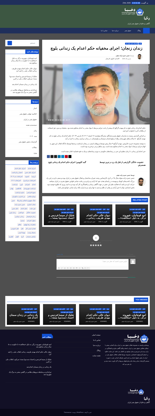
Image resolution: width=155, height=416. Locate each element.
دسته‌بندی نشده (31, 125)
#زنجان (108, 58)
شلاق (19, 224)
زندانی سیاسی (19, 216)
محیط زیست (32, 232)
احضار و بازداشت (17, 172)
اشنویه (27, 176)
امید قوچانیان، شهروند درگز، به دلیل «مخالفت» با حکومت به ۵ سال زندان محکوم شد (24, 60)
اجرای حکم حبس (30, 172)
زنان (35, 131)
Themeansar (67, 412)
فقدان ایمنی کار (31, 228)
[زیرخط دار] (64, 268)
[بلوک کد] (79, 268)
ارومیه (34, 176)
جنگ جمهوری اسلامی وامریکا (26, 200)
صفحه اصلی (96, 335)
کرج (22, 236)
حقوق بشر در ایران (30, 119)
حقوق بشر (127, 30)
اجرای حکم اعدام (20, 168)
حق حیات (33, 208)
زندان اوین (12, 212)
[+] (88, 268)
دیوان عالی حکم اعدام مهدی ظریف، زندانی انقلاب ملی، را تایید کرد (97, 218)
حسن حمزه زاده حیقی (123, 55)
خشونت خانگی (31, 212)
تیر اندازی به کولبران (18, 196)
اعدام (34, 184)
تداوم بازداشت (19, 192)
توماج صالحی (31, 196)
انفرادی (27, 184)
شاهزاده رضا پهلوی (30, 224)
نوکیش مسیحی (31, 236)
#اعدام (117, 58)
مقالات (34, 147)
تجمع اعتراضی (31, 192)
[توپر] (58, 268)
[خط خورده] (67, 268)
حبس (13, 200)
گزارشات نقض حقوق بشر (131, 43)
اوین (21, 184)
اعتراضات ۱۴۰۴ (16, 180)
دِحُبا (147, 18)
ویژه (108, 209)
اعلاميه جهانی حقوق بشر (135, 209)
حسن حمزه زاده (20, 204)
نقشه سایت (96, 356)
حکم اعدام (24, 208)
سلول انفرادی (31, 220)
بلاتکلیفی (18, 188)
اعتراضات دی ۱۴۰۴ (17, 176)
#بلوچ (112, 58)
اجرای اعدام (32, 168)
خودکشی (21, 212)
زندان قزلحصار (31, 216)
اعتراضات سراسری (29, 180)
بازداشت (15, 184)
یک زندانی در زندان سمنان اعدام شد (24, 84)
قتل (22, 228)
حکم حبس (15, 208)
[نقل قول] (76, 268)
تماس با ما (104, 30)
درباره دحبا (115, 30)
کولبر (17, 236)
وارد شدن (60, 254)
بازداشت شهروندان (30, 188)
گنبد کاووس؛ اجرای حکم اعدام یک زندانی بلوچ (67, 162)
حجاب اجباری (31, 204)
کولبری (11, 236)
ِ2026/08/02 (139, 321)
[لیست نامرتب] (73, 268)
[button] (6, 30)
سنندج (22, 220)
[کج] (61, 268)
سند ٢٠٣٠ (33, 136)
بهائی (11, 188)
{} (85, 268)
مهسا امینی (21, 232)
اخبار (140, 43)
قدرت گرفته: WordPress (83, 412)
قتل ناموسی (15, 228)
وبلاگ (139, 30)
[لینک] (82, 268)
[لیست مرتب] (70, 268)
